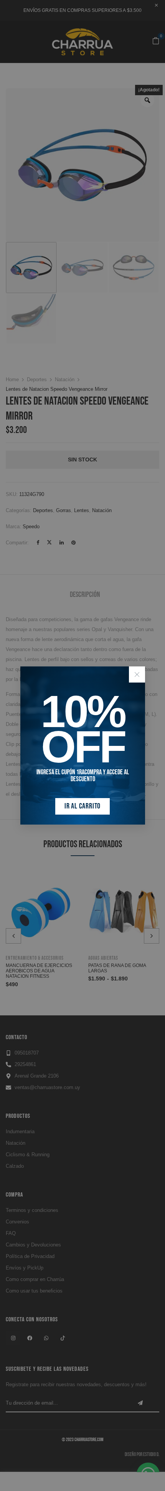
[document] (82, 745)
